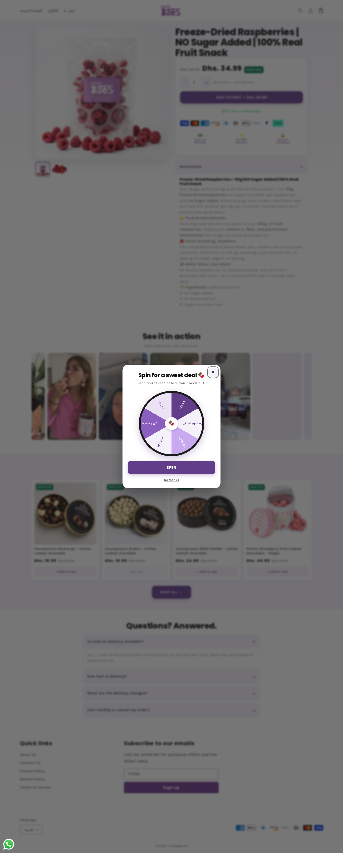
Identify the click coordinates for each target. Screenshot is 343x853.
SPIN (171, 467)
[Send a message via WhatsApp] (8, 844)
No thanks (171, 480)
